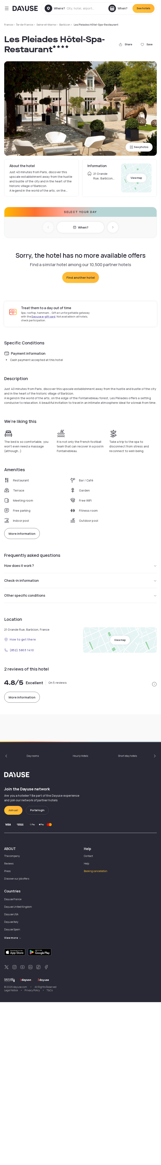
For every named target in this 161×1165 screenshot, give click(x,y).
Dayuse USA (11, 914)
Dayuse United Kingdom (18, 907)
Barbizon (64, 24)
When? (83, 227)
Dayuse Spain (12, 929)
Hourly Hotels (80, 756)
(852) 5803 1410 (22, 650)
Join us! (13, 810)
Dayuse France (12, 899)
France (8, 24)
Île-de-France (24, 24)
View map (136, 178)
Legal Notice (11, 990)
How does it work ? (19, 565)
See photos (141, 147)
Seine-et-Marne (46, 24)
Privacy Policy (32, 990)
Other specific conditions (24, 595)
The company (12, 856)
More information (22, 533)
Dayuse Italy (11, 922)
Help (86, 863)
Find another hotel (80, 277)
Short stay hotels (127, 756)
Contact (88, 856)
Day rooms (33, 756)
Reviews (8, 863)
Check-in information (21, 580)
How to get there (23, 639)
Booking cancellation (95, 871)
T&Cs (50, 990)
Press (7, 871)
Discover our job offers (16, 878)
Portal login (37, 810)
